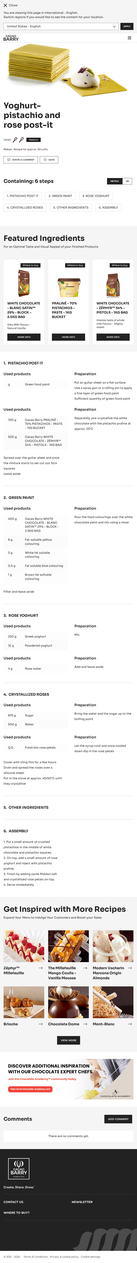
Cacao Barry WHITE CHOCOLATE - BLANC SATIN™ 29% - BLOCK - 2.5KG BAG (42, 525)
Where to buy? (16, 1212)
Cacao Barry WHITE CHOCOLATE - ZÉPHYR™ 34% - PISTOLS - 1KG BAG (43, 441)
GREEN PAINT (62, 196)
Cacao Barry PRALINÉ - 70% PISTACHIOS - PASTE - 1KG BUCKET (43, 424)
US (127, 181)
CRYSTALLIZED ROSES (26, 207)
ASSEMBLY (110, 207)
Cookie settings (90, 1256)
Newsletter (82, 1202)
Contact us (13, 1202)
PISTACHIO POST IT (24, 196)
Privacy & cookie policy (64, 1256)
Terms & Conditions (36, 1256)
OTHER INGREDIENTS (72, 207)
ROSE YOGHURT (98, 196)
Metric (114, 181)
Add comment (118, 1119)
